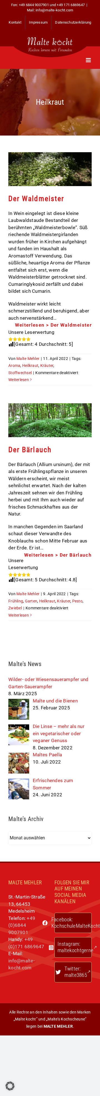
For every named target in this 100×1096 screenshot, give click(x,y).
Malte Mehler (27, 358)
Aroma (14, 365)
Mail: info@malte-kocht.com (50, 10)
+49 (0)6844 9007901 (21, 925)
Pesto (77, 601)
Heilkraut (30, 365)
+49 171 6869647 (71, 5)
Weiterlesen (18, 379)
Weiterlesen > (53, 325)
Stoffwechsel (20, 373)
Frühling (15, 601)
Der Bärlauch (30, 450)
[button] (10, 1086)
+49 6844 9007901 (34, 5)
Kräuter (47, 365)
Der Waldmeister (36, 198)
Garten (31, 601)
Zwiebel (15, 608)
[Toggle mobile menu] (89, 60)
